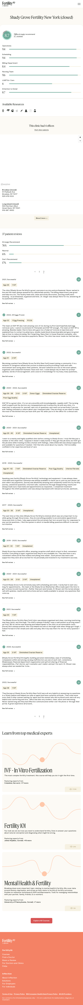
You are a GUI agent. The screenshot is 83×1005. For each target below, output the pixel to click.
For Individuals (8, 987)
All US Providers (65, 994)
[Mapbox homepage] (5, 184)
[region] (41, 160)
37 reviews (18, 36)
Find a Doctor (8, 957)
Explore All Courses (41, 920)
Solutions (6, 981)
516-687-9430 (8, 210)
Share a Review (9, 960)
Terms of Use (7, 994)
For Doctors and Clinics (13, 963)
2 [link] (43, 271)
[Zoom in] (80, 137)
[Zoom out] (80, 140)
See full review (7, 303)
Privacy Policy (19, 994)
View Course (73, 789)
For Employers (8, 984)
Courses (6, 954)
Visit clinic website (41, 130)
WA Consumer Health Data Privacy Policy (42, 994)
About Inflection (9, 978)
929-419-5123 (8, 196)
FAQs (4, 966)
